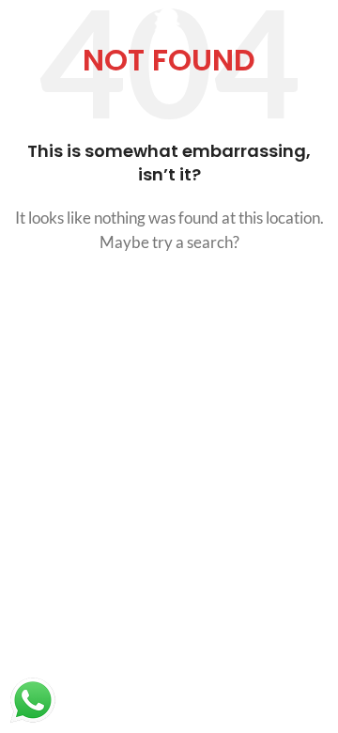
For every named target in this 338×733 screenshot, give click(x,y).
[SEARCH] (302, 295)
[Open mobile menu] (23, 28)
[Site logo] (169, 26)
